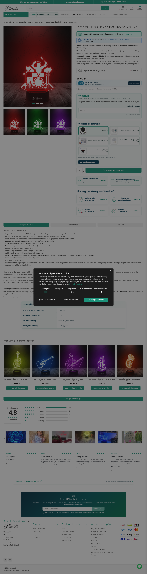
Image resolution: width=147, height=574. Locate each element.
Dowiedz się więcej (75, 284)
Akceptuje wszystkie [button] (96, 300)
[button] (47, 300)
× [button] (110, 271)
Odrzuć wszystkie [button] (71, 300)
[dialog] (74, 287)
